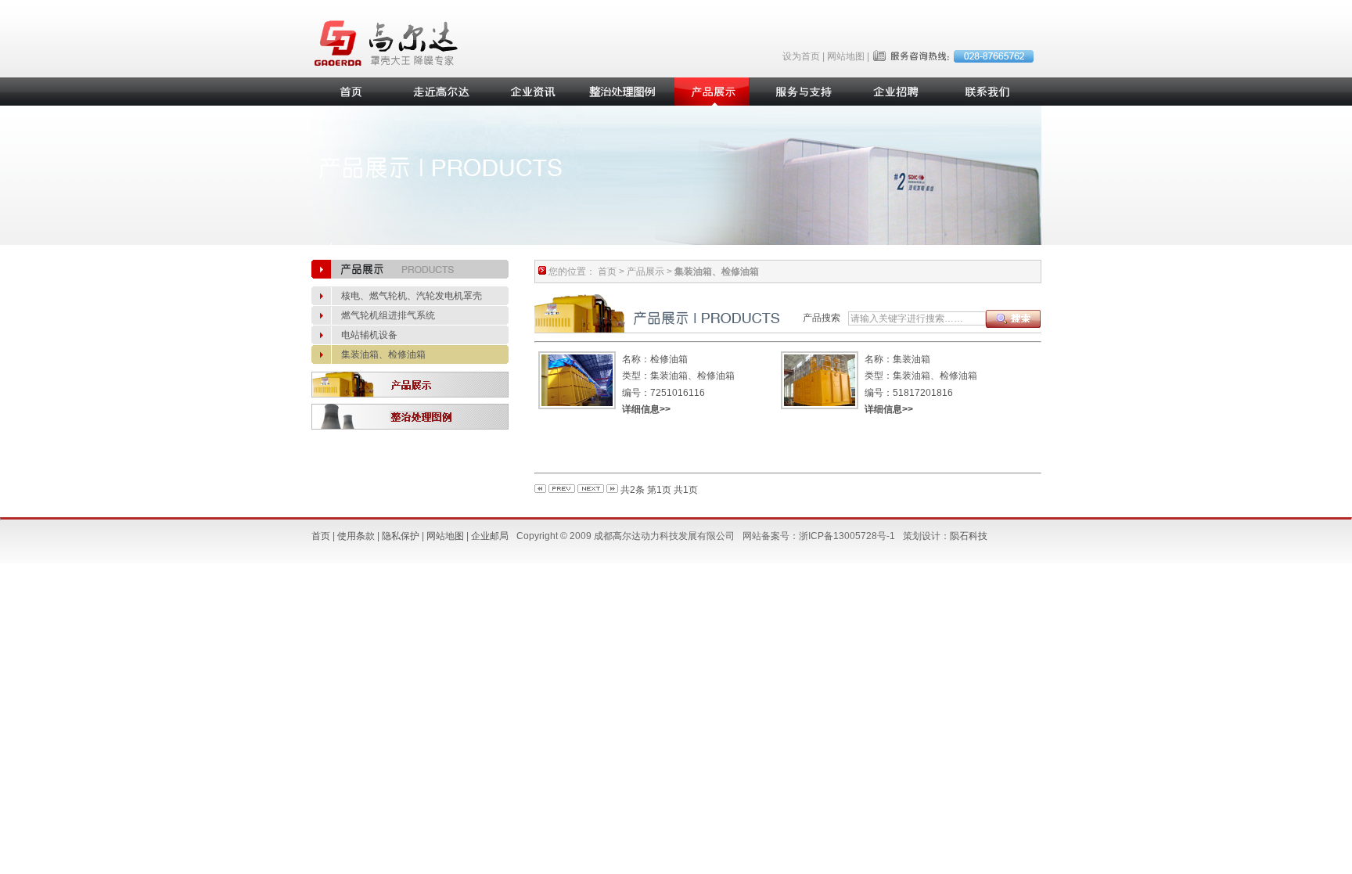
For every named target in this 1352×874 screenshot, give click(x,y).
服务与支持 (802, 91)
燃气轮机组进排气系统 (388, 315)
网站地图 (846, 56)
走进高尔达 (439, 91)
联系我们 (984, 91)
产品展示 (712, 91)
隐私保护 (400, 536)
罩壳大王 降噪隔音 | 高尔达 (388, 43)
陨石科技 (968, 536)
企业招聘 (893, 91)
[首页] (540, 489)
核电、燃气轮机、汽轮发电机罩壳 (411, 295)
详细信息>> (646, 409)
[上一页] (561, 489)
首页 (349, 91)
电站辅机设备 (369, 334)
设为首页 (801, 56)
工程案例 (621, 91)
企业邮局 (490, 536)
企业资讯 (530, 91)
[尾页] (612, 489)
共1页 (686, 489)
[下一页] (590, 489)
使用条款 (356, 536)
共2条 (632, 489)
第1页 (659, 489)
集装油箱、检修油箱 (383, 354)
